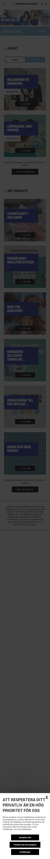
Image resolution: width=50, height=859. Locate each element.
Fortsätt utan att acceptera (25, 845)
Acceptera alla (25, 837)
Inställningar (25, 852)
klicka (16, 829)
